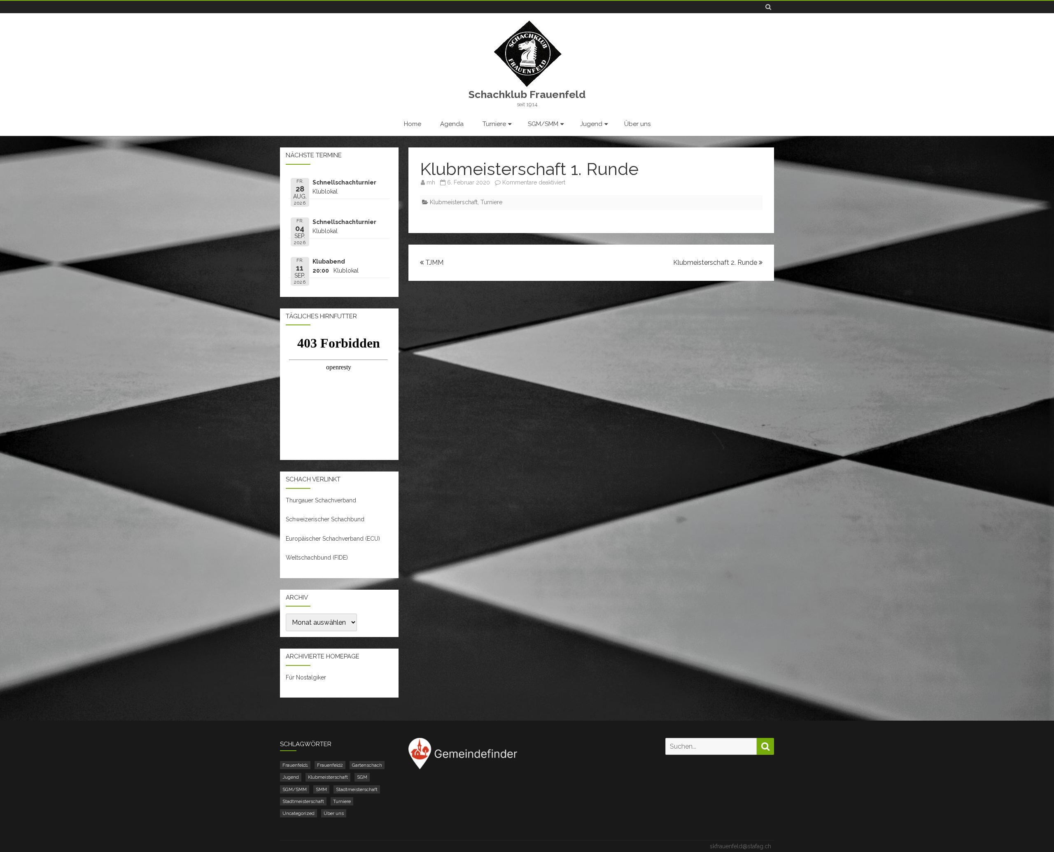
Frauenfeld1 (295, 765)
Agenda (452, 124)
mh (431, 182)
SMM (321, 789)
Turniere (494, 124)
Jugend (591, 124)
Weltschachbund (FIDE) (317, 557)
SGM (362, 777)
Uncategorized (298, 813)
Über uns (637, 124)
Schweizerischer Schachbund (325, 519)
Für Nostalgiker (306, 677)
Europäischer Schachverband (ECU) (333, 538)
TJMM (433, 262)
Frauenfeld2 (330, 765)
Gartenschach (367, 765)
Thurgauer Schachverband (321, 500)
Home (412, 124)
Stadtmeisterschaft (357, 789)
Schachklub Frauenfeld (527, 94)
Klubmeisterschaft (454, 202)
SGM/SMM (543, 124)
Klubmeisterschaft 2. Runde (716, 262)
